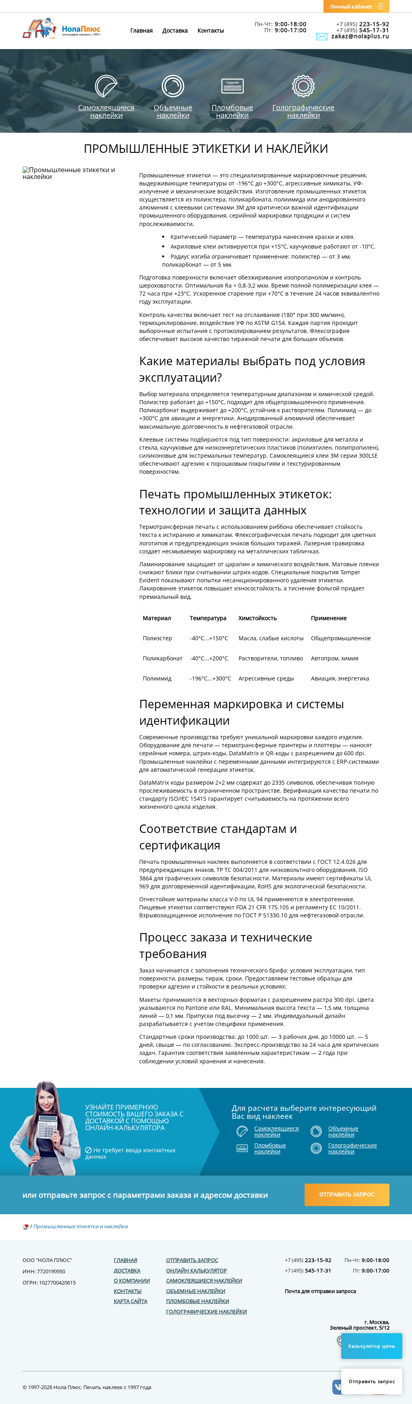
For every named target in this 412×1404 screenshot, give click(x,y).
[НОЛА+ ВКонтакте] (340, 1392)
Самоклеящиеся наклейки (204, 1280)
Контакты (211, 30)
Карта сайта (130, 1301)
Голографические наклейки (206, 1311)
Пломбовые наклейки (197, 1301)
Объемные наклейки (195, 1291)
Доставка (175, 30)
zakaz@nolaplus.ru (360, 36)
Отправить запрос (347, 1195)
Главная (141, 30)
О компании (132, 1280)
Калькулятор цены (371, 1346)
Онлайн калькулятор (196, 1270)
